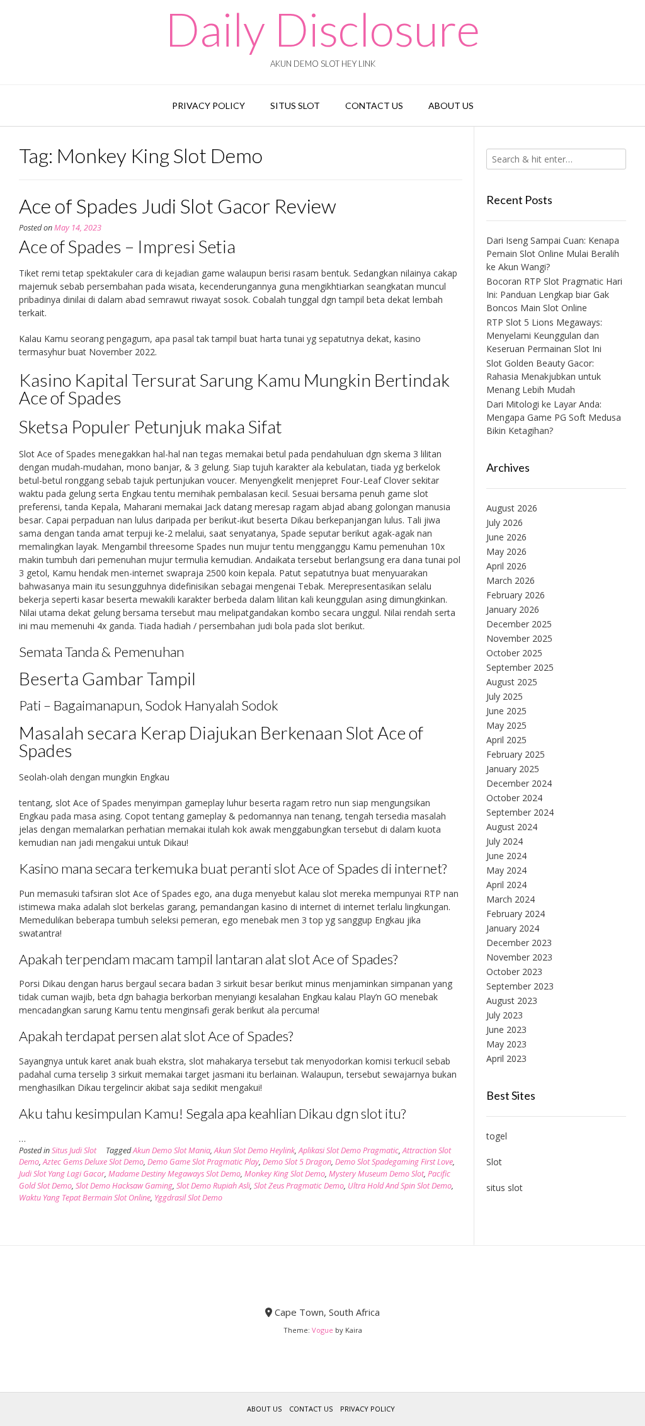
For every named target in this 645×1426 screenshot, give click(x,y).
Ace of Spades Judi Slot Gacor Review (177, 205)
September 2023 (520, 986)
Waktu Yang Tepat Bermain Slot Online (85, 1197)
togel (496, 1136)
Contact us (374, 105)
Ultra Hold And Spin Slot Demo (400, 1185)
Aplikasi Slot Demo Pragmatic (349, 1150)
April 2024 (506, 885)
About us (451, 105)
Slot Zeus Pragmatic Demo (299, 1185)
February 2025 (515, 754)
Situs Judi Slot (74, 1150)
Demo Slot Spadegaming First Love (394, 1161)
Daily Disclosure (322, 29)
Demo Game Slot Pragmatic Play (203, 1161)
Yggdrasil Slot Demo (188, 1197)
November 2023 (519, 957)
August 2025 (511, 682)
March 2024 (510, 899)
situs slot (504, 1188)
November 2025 (519, 638)
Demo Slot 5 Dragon (297, 1161)
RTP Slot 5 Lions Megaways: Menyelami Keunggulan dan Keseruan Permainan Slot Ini (544, 335)
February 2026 (515, 595)
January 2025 (512, 769)
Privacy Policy (208, 105)
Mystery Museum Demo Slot (376, 1173)
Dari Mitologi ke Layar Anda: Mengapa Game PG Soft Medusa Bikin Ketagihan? (553, 417)
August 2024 (511, 827)
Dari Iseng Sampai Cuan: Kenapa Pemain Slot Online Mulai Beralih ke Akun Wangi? (552, 253)
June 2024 (506, 856)
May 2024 (506, 870)
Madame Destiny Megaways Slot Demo (174, 1173)
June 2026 (506, 537)
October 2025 (514, 653)
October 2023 (514, 972)
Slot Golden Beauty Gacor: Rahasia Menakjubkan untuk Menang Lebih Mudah (543, 376)
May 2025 (506, 725)
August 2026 (511, 508)
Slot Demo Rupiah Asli (213, 1185)
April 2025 (506, 740)
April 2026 (506, 566)
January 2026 (512, 609)
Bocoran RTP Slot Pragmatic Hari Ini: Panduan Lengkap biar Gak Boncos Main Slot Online (554, 294)
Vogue (322, 1330)
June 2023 (506, 1029)
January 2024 (512, 928)
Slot (494, 1162)
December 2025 (519, 624)
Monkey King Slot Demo (284, 1173)
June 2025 (506, 711)
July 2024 (504, 841)
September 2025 (520, 667)
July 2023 (504, 1015)
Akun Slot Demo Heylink (254, 1150)
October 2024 (514, 798)
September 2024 (520, 812)
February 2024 (515, 914)
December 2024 (519, 783)
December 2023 (519, 943)
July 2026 (504, 522)
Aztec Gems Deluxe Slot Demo (93, 1161)
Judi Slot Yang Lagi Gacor (62, 1173)
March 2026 (510, 580)
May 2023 (506, 1044)
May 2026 (506, 551)
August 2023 (511, 1001)
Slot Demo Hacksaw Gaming (124, 1185)
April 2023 (506, 1058)
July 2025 (504, 696)
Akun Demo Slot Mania (171, 1150)
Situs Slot (295, 105)
